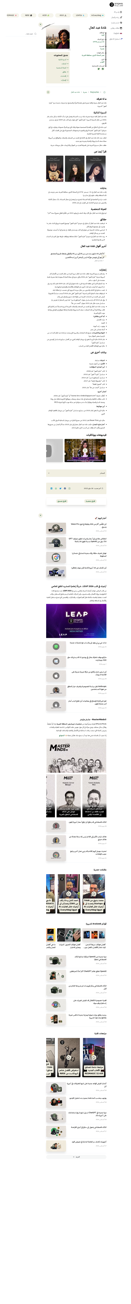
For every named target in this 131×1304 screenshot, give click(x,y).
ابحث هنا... (29, 34)
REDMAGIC (10, 15)
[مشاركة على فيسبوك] (65, 488)
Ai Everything (96, 15)
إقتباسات (63, 76)
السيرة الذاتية (62, 59)
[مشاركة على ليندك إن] (51, 488)
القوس (102, 62)
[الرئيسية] (104, 92)
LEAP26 (79, 15)
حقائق (64, 72)
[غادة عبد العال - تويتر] (98, 68)
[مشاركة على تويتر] (60, 488)
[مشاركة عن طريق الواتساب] (56, 488)
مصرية (102, 49)
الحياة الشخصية (61, 68)
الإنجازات (63, 80)
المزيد (78, 1157)
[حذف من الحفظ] (48, 92)
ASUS (62, 15)
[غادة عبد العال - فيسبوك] (102, 68)
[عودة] (40, 24)
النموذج (62, 735)
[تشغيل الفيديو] (85, 450)
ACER (44, 15)
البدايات (64, 63)
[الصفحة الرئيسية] (116, 4)
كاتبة (103, 35)
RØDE (27, 15)
